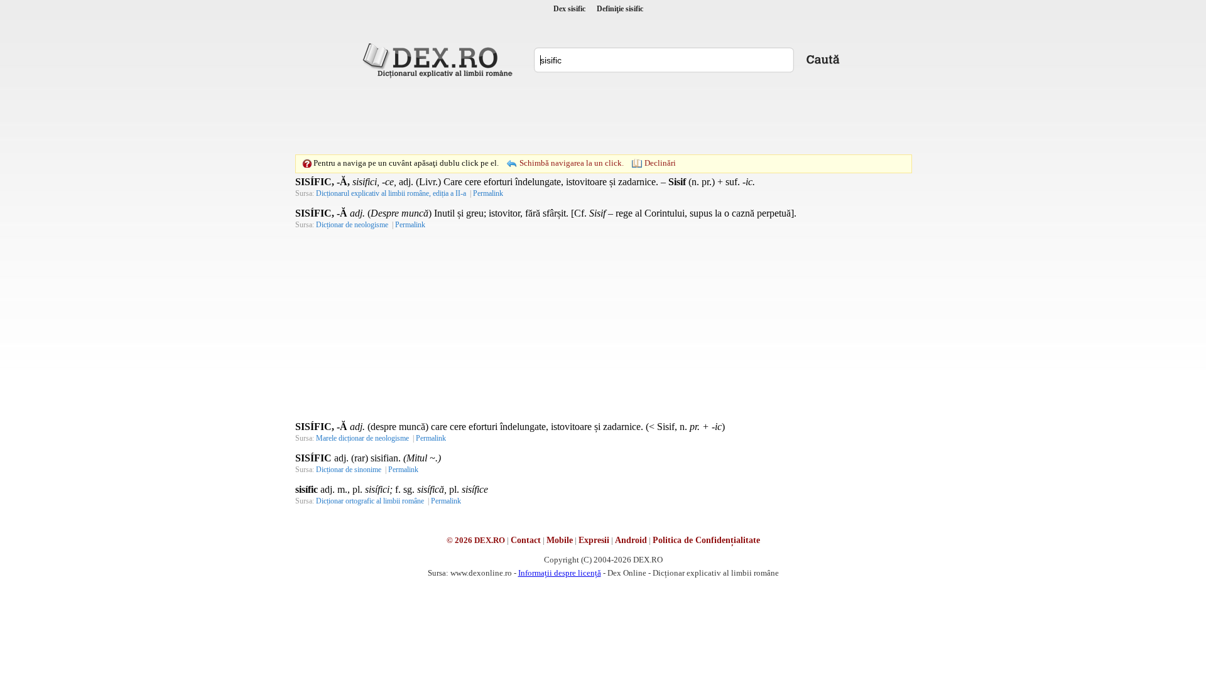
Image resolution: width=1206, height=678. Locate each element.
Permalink (488, 193)
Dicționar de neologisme (352, 224)
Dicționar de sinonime (348, 469)
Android (631, 540)
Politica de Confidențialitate (706, 540)
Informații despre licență (559, 573)
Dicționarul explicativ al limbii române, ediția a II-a (391, 193)
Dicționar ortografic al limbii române (370, 501)
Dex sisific (569, 8)
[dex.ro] (439, 60)
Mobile (559, 540)
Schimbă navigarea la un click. (571, 163)
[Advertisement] (603, 116)
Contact (526, 540)
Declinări (660, 163)
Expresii (594, 540)
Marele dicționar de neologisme (362, 438)
